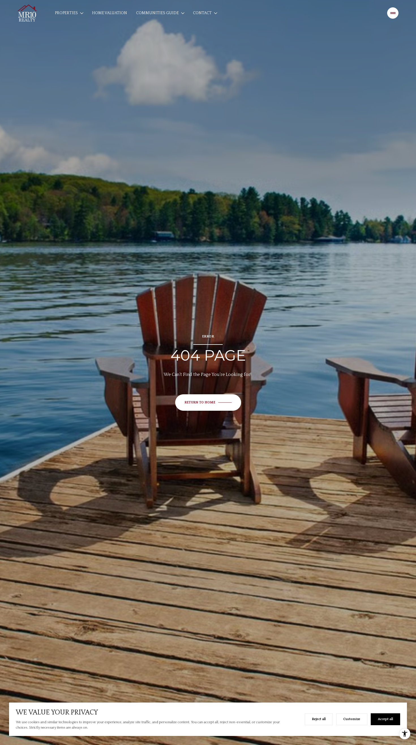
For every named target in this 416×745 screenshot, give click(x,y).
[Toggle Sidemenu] (392, 13)
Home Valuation (109, 13)
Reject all (319, 719)
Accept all (385, 719)
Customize (351, 719)
